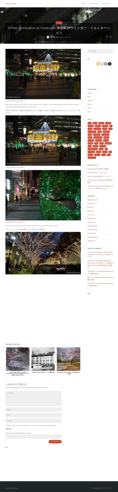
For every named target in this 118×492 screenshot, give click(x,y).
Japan (90, 137)
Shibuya (95, 146)
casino (90, 129)
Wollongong (91, 157)
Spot (59, 23)
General (90, 100)
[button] (40, 272)
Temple (90, 155)
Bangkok (90, 126)
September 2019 (93, 237)
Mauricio (90, 283)
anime (95, 123)
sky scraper (91, 152)
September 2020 (93, 200)
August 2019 (91, 241)
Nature (90, 104)
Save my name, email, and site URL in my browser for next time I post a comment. (32, 425)
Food (89, 97)
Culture (90, 93)
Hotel (89, 134)
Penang (90, 143)
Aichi (89, 123)
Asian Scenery (10, 4)
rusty (89, 146)
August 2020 (91, 203)
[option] (43, 253)
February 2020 (92, 218)
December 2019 (92, 226)
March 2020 (91, 215)
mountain (90, 140)
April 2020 (91, 211)
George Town (92, 131)
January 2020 (92, 222)
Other (89, 108)
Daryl (89, 277)
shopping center (92, 149)
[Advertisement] (43, 461)
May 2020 (90, 207)
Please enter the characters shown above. (18, 433)
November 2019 (92, 229)
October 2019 (92, 233)
